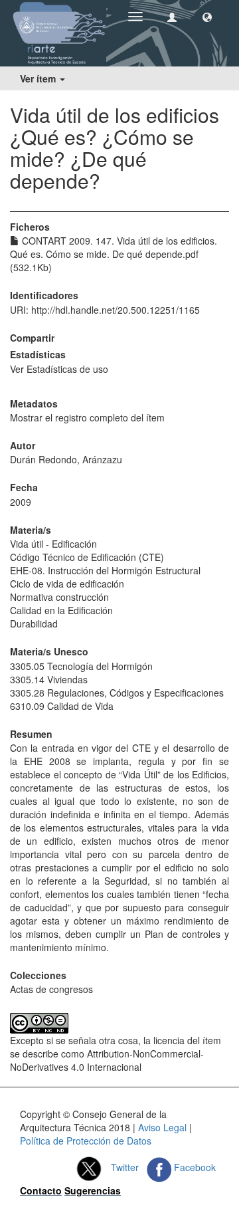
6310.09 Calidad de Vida (62, 706)
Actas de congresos (51, 989)
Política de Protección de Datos (85, 1140)
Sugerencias (92, 1190)
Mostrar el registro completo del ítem (87, 417)
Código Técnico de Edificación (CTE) (87, 557)
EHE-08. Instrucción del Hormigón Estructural (105, 570)
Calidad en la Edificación (61, 610)
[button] (207, 16)
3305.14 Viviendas (49, 679)
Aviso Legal (162, 1127)
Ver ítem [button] (39, 78)
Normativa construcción (59, 597)
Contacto (41, 1190)
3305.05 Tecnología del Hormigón (81, 666)
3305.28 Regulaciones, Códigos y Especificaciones (117, 692)
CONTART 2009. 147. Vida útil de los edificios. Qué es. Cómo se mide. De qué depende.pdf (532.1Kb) (113, 254)
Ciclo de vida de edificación (67, 583)
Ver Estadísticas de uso (59, 369)
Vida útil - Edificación (53, 543)
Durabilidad (34, 623)
